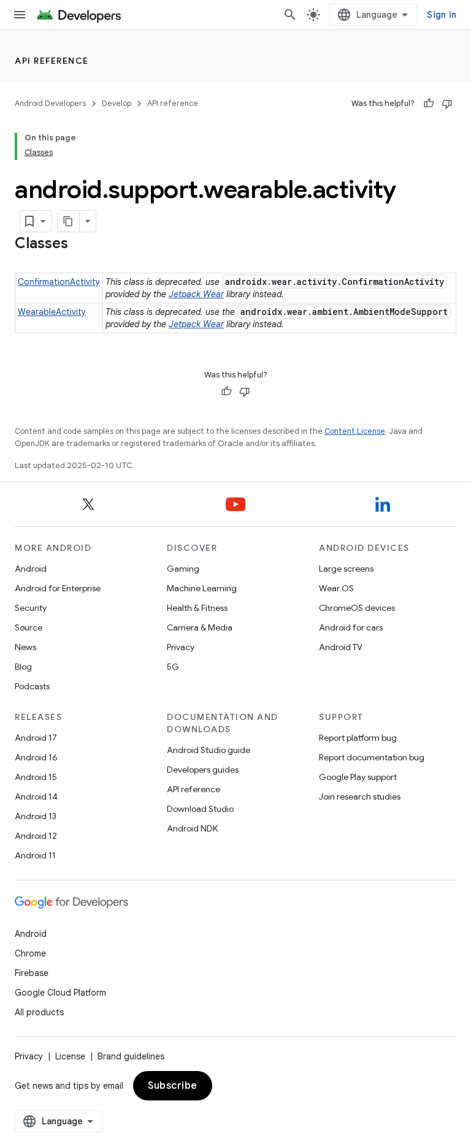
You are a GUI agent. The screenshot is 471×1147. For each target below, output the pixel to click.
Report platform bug (358, 737)
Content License (354, 431)
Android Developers (50, 103)
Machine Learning (202, 588)
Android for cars (351, 627)
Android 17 (36, 737)
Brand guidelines (131, 1056)
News (25, 647)
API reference (52, 60)
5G (173, 666)
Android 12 (36, 835)
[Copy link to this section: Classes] (80, 244)
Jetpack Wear (196, 294)
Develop (116, 103)
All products (39, 1012)
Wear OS (336, 588)
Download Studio (200, 808)
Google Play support (358, 776)
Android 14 (36, 796)
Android (31, 568)
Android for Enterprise (58, 588)
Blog (23, 666)
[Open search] (290, 14)
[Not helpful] (447, 103)
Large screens (346, 568)
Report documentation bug (371, 757)
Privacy (180, 647)
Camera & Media (199, 627)
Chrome (30, 953)
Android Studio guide (208, 749)
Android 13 (35, 816)
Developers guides (203, 769)
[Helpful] (428, 103)
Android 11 (35, 855)
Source (28, 627)
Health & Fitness (197, 607)
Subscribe (172, 1086)
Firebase (31, 973)
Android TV (340, 647)
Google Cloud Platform (60, 992)
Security (31, 607)
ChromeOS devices (357, 607)
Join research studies (359, 796)
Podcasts (32, 686)
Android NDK (192, 828)
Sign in (441, 14)
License (70, 1056)
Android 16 (36, 757)
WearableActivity (52, 311)
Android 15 (36, 776)
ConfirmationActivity (59, 281)
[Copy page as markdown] (69, 221)
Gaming (183, 568)
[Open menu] (19, 14)
